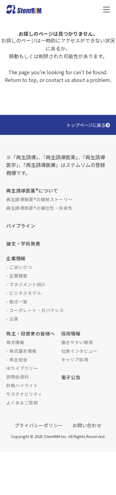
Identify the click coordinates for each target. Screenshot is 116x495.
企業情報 (16, 258)
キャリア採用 (74, 359)
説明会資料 (17, 377)
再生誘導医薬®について (32, 190)
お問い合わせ (87, 425)
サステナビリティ (24, 394)
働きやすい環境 (77, 342)
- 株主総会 (17, 359)
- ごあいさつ (19, 267)
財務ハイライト (22, 385)
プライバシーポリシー (39, 425)
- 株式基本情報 (21, 351)
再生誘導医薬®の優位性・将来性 (39, 208)
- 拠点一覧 (17, 301)
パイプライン (21, 225)
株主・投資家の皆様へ (30, 333)
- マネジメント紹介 (26, 284)
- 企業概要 (17, 276)
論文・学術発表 (23, 243)
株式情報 (15, 342)
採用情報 (71, 333)
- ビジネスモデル (23, 293)
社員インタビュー (79, 351)
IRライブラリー (22, 368)
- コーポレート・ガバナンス (35, 310)
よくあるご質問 (22, 403)
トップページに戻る (86, 125)
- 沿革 (12, 319)
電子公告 (71, 377)
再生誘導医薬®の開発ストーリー (39, 199)
